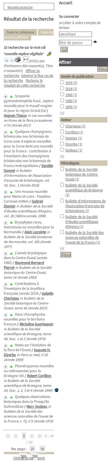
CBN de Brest (23, 458)
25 (32, 449)
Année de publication (77, 76)
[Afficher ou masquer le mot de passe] (95, 42)
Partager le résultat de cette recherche (24, 83)
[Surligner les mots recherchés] (49, 54)
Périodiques (70, 163)
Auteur (66, 119)
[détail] (5, 96)
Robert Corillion (39, 375)
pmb (41, 458)
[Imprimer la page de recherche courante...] (18, 61)
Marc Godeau (36, 406)
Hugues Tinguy (15, 115)
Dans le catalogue (20, 32)
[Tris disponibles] (26, 61)
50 (42, 449)
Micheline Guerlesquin (36, 324)
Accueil (65, 2)
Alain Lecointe (35, 232)
